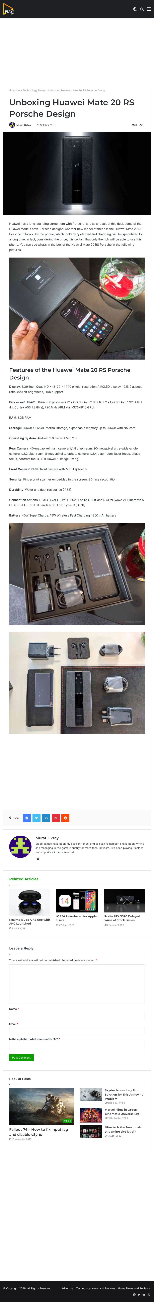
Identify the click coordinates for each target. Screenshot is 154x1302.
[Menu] (149, 10)
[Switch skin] (135, 10)
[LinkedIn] (46, 818)
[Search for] (142, 10)
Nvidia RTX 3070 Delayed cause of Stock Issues (122, 918)
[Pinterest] (56, 818)
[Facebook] (27, 818)
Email (13, 1024)
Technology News (34, 90)
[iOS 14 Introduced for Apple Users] (76, 900)
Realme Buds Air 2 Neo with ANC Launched (29, 921)
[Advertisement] (77, 50)
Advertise (67, 1288)
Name (14, 1008)
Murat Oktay (23, 125)
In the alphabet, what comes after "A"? (34, 1039)
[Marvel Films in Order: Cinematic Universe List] (91, 1115)
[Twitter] (36, 818)
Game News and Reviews (134, 1288)
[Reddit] (65, 818)
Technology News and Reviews (95, 1288)
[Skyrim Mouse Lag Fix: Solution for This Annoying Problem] (91, 1094)
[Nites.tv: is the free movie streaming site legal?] (91, 1131)
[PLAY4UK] (12, 9)
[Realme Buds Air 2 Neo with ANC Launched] (29, 902)
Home (16, 90)
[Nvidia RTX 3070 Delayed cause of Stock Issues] (124, 900)
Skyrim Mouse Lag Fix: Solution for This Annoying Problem (124, 1095)
